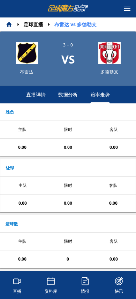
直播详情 (36, 94)
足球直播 (33, 24)
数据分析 (68, 94)
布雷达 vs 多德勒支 (75, 24)
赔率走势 (100, 94)
